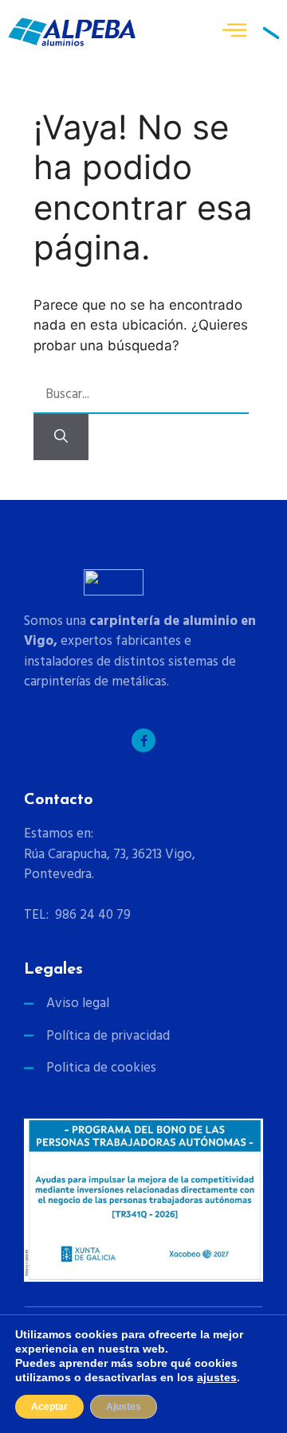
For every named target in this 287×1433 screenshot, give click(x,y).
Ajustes (123, 1406)
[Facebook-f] (143, 740)
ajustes (217, 1377)
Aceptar (49, 1406)
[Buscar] (60, 437)
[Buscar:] (141, 396)
